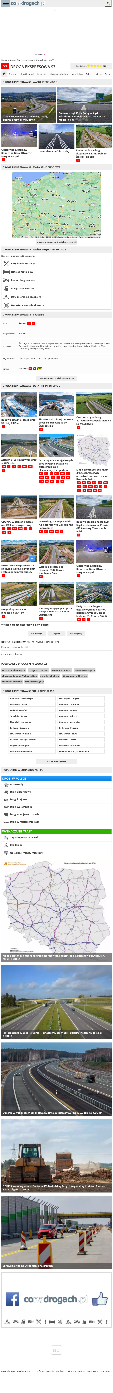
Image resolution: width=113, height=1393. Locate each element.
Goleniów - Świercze (68, 716)
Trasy (107, 74)
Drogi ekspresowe (20, 792)
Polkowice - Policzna (68, 728)
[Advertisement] (56, 32)
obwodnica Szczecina (61, 670)
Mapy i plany (77, 74)
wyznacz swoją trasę (56, 761)
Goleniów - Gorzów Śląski (22, 698)
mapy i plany (76, 633)
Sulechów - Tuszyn (19, 716)
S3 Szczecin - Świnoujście (13, 670)
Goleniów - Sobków (68, 710)
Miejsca (98, 74)
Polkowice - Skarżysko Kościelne (74, 751)
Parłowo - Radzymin (19, 728)
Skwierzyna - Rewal (68, 733)
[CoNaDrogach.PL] (28, 6)
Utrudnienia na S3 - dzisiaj (75, 676)
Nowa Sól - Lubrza (67, 739)
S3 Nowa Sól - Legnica (85, 670)
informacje (36, 633)
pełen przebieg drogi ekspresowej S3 (56, 378)
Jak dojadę (16, 845)
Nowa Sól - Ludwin (19, 704)
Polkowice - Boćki (18, 710)
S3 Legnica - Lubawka (38, 670)
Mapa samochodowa (59, 74)
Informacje (41, 74)
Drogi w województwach (24, 814)
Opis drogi (13, 74)
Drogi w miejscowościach (25, 821)
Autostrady (16, 784)
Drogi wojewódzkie (21, 806)
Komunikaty (106, 1371)
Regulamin (60, 1371)
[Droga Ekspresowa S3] (4, 74)
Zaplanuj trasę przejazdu (24, 837)
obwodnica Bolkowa (49, 676)
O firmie (40, 1371)
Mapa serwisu (93, 1371)
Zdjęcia (89, 74)
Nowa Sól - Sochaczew (69, 745)
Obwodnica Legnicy (34, 681)
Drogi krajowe (18, 799)
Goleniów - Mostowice (69, 722)
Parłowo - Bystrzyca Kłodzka (23, 739)
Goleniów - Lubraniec (69, 704)
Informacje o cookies (76, 1371)
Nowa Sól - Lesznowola (20, 722)
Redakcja (50, 1371)
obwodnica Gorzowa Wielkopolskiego (19, 676)
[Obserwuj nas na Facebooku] (56, 1327)
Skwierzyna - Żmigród (69, 698)
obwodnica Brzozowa (12, 681)
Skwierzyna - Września (20, 733)
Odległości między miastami (26, 852)
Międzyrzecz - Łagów (19, 745)
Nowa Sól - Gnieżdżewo (21, 751)
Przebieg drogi (27, 74)
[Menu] (5, 3)
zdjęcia (56, 633)
